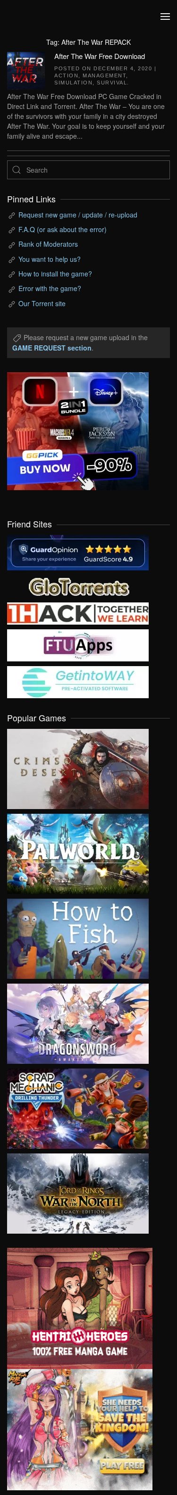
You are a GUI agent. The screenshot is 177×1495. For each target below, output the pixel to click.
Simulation (73, 82)
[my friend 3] (78, 613)
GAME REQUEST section (52, 347)
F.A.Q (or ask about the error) (62, 229)
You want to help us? (49, 259)
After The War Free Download (99, 56)
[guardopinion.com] (78, 552)
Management (104, 75)
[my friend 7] (78, 681)
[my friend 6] (78, 644)
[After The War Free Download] (26, 69)
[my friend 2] (78, 585)
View (77, 766)
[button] (165, 16)
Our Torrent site (42, 303)
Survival (112, 82)
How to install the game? (55, 273)
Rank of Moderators (48, 244)
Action (66, 75)
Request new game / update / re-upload (77, 214)
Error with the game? (49, 288)
